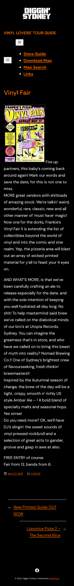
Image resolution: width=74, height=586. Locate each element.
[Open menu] (8, 60)
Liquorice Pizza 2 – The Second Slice (43, 532)
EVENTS (35, 473)
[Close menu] (19, 42)
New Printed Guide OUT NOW (35, 510)
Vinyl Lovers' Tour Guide (30, 32)
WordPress (54, 578)
